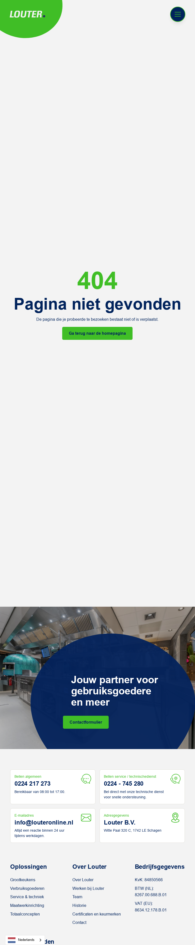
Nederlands (26, 940)
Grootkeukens (22, 880)
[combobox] (25, 940)
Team (77, 897)
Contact (79, 922)
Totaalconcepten (25, 914)
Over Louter (82, 880)
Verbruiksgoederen (27, 888)
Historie (79, 905)
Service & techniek (27, 897)
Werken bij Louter (88, 888)
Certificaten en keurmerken (96, 914)
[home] (27, 14)
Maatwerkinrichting (27, 905)
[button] (178, 14)
